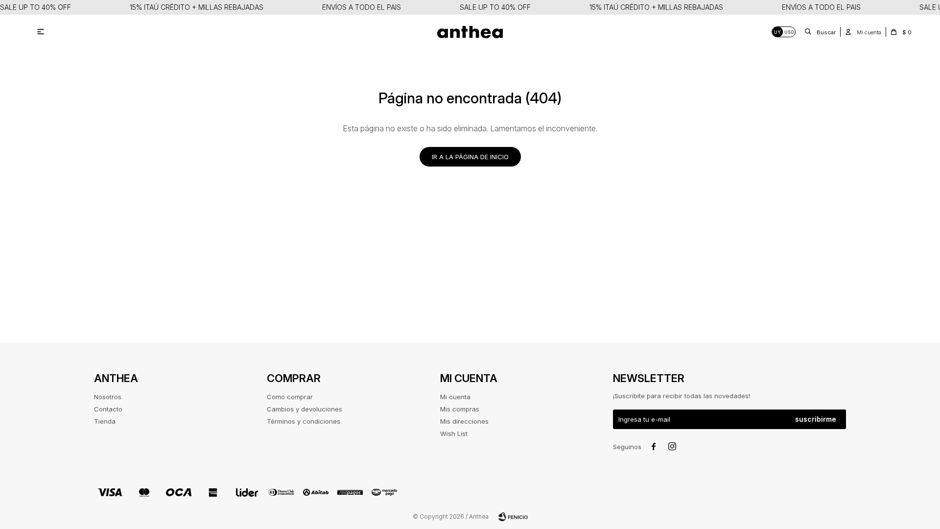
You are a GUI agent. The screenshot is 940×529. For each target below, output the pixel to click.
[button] (820, 32)
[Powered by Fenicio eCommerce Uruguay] (513, 516)
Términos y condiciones (303, 421)
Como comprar (290, 397)
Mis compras (459, 409)
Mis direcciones (464, 421)
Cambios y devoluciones (304, 409)
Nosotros (107, 397)
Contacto (108, 409)
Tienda (105, 421)
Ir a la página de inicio (470, 157)
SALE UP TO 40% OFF (35, 7)
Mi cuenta (455, 397)
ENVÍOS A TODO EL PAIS (361, 7)
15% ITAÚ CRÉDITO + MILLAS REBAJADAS (196, 7)
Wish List (454, 433)
